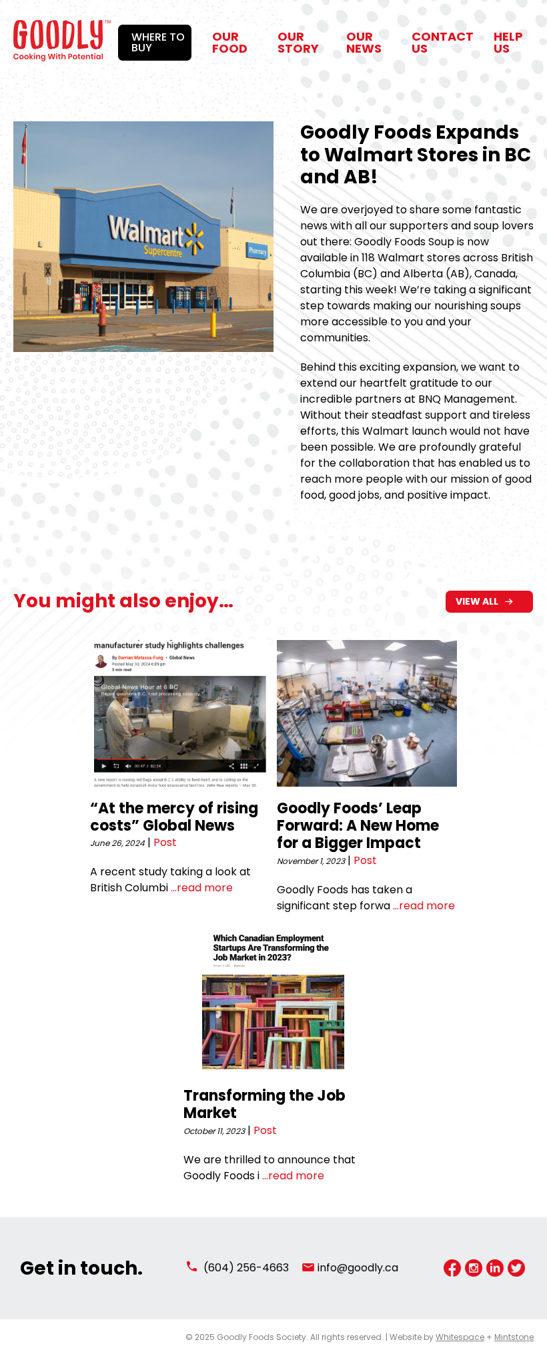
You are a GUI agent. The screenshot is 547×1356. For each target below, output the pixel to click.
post (165, 842)
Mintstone (514, 1337)
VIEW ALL (477, 601)
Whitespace (460, 1337)
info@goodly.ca (358, 1267)
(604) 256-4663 (246, 1267)
